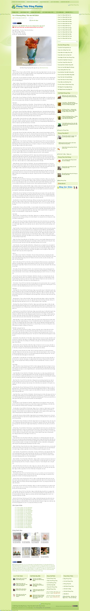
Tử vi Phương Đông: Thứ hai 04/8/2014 (23, 509)
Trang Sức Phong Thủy (52, 587)
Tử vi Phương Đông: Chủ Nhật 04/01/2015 (23, 519)
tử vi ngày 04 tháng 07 (30, 568)
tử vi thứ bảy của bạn (19, 569)
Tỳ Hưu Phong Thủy (51, 578)
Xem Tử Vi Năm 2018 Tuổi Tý (64, 15)
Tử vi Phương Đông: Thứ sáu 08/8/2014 (23, 526)
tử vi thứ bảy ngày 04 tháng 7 (28, 569)
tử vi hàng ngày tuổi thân (30, 567)
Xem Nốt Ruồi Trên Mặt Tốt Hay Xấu (66, 72)
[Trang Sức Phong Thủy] (62, 130)
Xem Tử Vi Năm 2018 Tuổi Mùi (64, 29)
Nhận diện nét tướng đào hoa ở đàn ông (21, 589)
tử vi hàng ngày (29, 564)
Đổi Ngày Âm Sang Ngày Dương (65, 86)
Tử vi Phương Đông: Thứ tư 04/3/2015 (23, 513)
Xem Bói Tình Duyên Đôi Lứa (64, 47)
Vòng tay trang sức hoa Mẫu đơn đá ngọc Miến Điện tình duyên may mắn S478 (38, 596)
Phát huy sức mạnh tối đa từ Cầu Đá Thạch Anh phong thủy (69, 96)
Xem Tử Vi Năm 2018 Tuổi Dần (64, 19)
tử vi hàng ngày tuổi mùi (44, 565)
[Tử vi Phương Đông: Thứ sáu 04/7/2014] (34, 51)
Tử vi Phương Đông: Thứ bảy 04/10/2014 (23, 514)
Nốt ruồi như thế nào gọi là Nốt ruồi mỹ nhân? (21, 595)
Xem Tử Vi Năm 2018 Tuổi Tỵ (64, 25)
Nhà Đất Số (62, 183)
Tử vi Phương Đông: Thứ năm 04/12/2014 (23, 510)
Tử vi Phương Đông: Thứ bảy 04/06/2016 (23, 520)
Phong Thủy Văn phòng (32, 1)
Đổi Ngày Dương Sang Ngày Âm (65, 89)
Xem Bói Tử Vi (69, 12)
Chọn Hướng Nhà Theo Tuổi (64, 69)
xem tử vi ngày (40, 570)
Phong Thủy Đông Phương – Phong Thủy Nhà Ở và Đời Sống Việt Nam (30, 605)
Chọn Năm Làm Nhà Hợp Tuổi (64, 82)
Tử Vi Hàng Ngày (17, 17)
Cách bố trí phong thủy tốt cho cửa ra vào (69, 148)
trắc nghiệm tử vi (20, 564)
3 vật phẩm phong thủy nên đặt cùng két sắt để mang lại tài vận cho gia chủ (69, 124)
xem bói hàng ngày (50, 569)
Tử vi (25, 564)
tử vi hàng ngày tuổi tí (49, 567)
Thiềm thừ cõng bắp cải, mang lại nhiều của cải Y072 (39, 590)
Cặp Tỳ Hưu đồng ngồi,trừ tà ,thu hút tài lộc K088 (38, 585)
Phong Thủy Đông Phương (18, 1)
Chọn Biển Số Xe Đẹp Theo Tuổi (65, 52)
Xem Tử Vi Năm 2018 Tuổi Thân (65, 32)
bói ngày (15, 564)
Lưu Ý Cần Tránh (55, 1)
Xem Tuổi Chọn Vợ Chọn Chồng (65, 79)
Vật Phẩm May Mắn (51, 584)
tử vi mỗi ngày (22, 568)
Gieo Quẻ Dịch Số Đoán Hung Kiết (65, 64)
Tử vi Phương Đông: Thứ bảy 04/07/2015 (23, 507)
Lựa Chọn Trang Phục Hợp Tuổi (65, 62)
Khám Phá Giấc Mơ (65, 1)
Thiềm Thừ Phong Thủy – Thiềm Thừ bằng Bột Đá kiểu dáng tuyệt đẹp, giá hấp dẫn (70, 117)
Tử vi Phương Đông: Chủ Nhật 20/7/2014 (23, 527)
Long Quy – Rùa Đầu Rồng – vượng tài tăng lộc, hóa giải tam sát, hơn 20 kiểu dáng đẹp (69, 103)
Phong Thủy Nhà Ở (35, 12)
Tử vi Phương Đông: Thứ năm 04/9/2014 (23, 517)
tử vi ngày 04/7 (37, 568)
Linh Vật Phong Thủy (51, 582)
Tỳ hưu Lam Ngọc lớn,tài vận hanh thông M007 (38, 579)
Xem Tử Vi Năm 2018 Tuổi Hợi (64, 38)
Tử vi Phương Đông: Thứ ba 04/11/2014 (23, 516)
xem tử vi (19, 570)
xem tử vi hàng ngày (25, 570)
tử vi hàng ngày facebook (37, 564)
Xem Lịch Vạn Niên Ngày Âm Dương (66, 67)
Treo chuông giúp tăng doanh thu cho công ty (69, 160)
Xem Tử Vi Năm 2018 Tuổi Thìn (65, 23)
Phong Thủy (15, 12)
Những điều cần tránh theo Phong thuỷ (21, 579)
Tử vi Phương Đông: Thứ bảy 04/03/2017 (23, 521)
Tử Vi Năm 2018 (59, 12)
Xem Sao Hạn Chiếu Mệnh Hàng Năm (66, 74)
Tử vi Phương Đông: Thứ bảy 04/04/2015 (23, 512)
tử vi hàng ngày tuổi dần (47, 564)
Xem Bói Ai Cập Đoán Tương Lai (65, 59)
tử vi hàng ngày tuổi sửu (20, 567)
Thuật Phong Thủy (44, 1)
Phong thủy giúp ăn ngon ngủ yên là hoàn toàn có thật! (69, 136)
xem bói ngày (14, 570)
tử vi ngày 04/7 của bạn (45, 568)
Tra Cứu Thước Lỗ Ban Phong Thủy (66, 84)
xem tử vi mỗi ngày (33, 570)
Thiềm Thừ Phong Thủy (52, 580)
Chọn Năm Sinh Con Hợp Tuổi (64, 54)
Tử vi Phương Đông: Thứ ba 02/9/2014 (23, 524)
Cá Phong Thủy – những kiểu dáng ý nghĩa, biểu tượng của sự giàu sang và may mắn (69, 110)
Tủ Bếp (69, 588)
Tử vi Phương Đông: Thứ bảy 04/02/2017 (23, 523)
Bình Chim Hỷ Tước (44, 67)
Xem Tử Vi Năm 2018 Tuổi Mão (65, 21)
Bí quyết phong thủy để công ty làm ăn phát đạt (69, 174)
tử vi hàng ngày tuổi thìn (39, 567)
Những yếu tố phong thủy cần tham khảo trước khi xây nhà (67, 143)
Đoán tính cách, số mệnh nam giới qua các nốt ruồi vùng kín (21, 584)
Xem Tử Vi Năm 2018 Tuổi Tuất (65, 36)
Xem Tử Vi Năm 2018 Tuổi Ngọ (65, 27)
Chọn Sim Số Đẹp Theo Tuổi (64, 50)
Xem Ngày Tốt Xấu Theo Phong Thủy (66, 57)
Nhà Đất (65, 593)
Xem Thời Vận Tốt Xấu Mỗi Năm (65, 77)
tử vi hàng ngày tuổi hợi (24, 565)
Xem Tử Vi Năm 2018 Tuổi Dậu (64, 34)
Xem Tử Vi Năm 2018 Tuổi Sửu (65, 17)
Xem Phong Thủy (24, 12)
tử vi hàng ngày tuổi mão (34, 565)
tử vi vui (44, 569)
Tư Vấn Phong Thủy (16, 4)
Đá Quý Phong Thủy (51, 589)
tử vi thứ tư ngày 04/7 (39, 569)
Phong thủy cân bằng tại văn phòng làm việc (69, 167)
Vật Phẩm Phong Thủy (48, 12)
